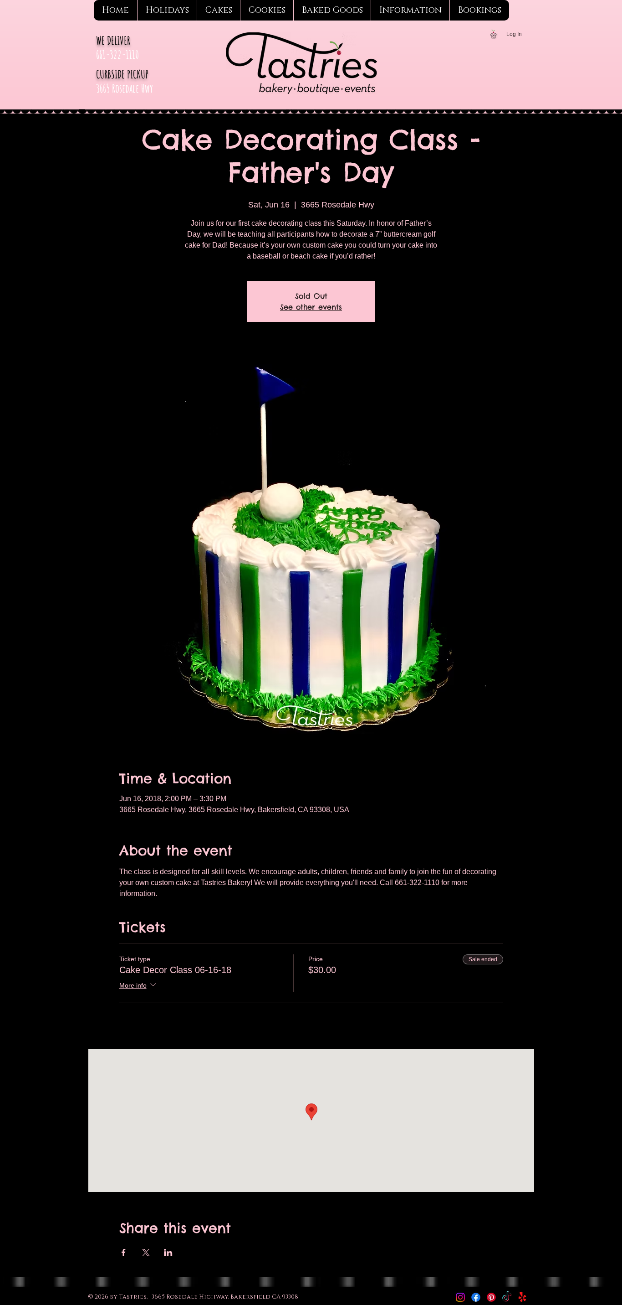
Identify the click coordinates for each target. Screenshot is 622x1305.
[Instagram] (460, 1297)
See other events (311, 306)
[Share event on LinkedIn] (168, 1252)
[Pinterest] (491, 1297)
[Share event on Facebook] (123, 1252)
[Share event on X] (146, 1252)
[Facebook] (476, 1297)
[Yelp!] (522, 1297)
